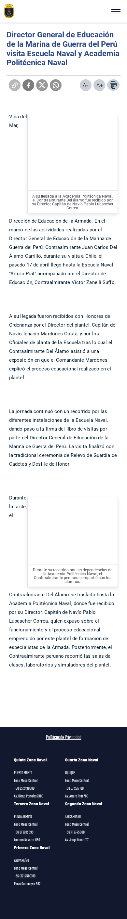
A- (85, 85)
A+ (99, 85)
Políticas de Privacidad (63, 737)
